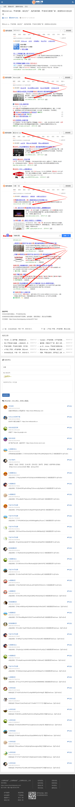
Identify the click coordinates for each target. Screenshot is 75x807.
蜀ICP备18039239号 (13, 787)
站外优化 (40, 783)
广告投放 (20, 795)
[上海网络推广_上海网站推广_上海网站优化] (1, 6)
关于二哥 (20, 797)
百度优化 (54, 783)
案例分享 (11, 6)
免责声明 (20, 792)
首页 (5, 6)
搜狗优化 (54, 788)
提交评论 (6, 395)
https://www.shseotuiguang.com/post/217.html (23, 319)
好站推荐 (6, 795)
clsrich (6, 18)
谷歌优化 (54, 780)
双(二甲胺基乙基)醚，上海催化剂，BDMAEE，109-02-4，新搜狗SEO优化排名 (29, 343)
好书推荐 (6, 792)
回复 (70, 406)
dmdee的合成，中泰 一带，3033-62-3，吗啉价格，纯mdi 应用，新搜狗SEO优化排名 (31, 352)
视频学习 (6, 797)
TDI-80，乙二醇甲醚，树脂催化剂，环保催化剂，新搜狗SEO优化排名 (27, 340)
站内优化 (40, 780)
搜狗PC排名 (19, 6)
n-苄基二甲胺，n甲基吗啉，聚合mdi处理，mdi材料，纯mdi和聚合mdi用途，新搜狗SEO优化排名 (35, 349)
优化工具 (6, 800)
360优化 (54, 785)
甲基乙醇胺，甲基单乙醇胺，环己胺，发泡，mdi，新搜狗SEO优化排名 (27, 346)
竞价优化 (40, 788)
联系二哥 (20, 800)
